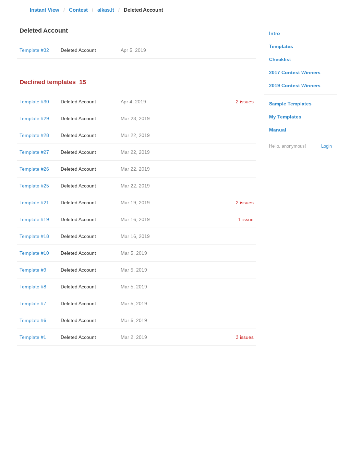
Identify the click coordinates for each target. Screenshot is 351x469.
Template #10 (34, 253)
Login (326, 146)
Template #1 (33, 337)
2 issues (245, 101)
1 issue (246, 219)
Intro (274, 33)
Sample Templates (290, 103)
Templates (281, 46)
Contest (78, 10)
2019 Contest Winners (294, 85)
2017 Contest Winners (294, 72)
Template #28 (34, 135)
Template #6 (33, 320)
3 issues (245, 337)
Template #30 (34, 101)
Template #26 (34, 169)
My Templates (285, 116)
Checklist (280, 59)
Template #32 (34, 50)
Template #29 (34, 118)
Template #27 (34, 152)
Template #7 (33, 303)
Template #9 (33, 270)
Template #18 (34, 236)
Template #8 (33, 286)
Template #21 (34, 202)
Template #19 (34, 219)
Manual (277, 130)
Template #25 (34, 185)
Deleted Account (78, 50)
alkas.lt (105, 10)
